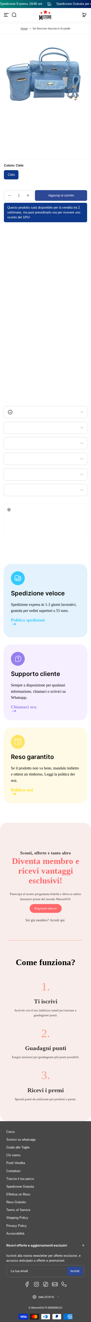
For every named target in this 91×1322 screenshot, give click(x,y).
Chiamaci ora (23, 707)
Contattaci (13, 1171)
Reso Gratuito (16, 1202)
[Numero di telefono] (64, 1284)
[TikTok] (46, 1284)
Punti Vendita (15, 1163)
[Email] (55, 1284)
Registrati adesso (45, 908)
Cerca (10, 1132)
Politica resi (22, 790)
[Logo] (45, 15)
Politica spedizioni (28, 620)
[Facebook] (27, 1284)
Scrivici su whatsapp (20, 1139)
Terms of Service (18, 1210)
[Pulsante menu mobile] (7, 15)
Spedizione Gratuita (20, 1186)
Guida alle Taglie (18, 1147)
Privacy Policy (16, 1226)
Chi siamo (13, 1155)
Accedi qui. (58, 920)
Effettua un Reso (18, 1194)
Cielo (11, 174)
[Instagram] (36, 1284)
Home (24, 28)
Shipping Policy (17, 1218)
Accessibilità (15, 1233)
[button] (14, 14)
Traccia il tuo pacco (20, 1179)
